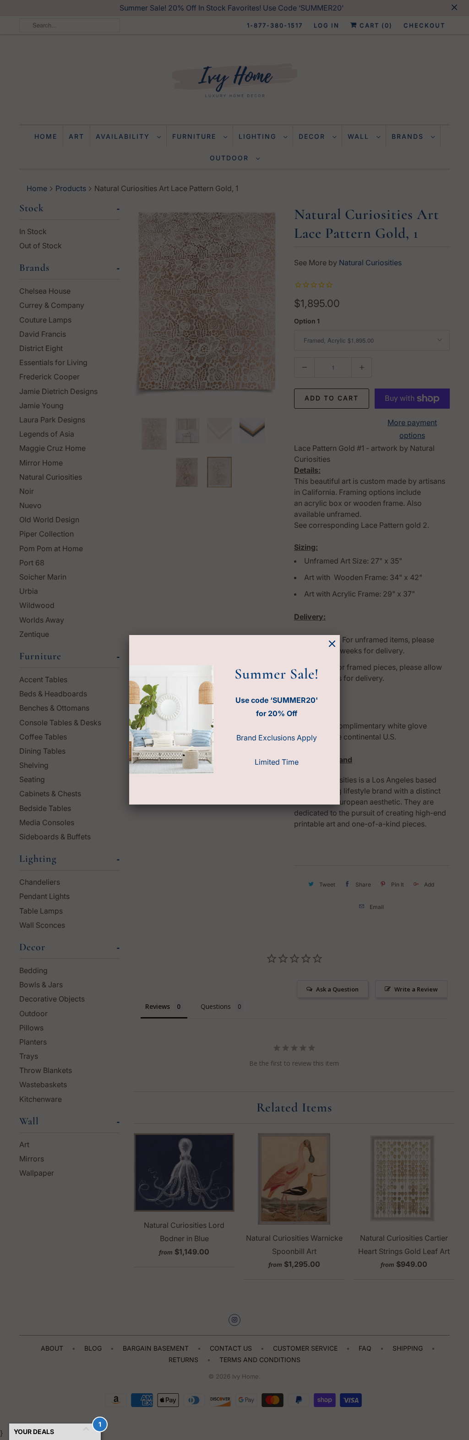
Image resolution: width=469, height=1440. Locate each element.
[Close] (332, 644)
